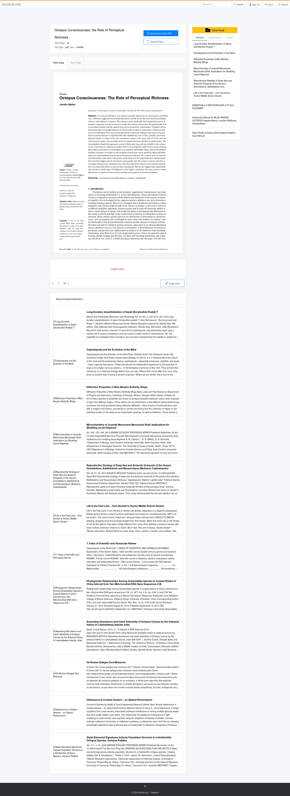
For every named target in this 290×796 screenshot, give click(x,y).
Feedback (155, 792)
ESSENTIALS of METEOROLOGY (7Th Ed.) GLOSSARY (213, 107)
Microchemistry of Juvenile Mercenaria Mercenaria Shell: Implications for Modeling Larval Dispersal (128, 426)
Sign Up (256, 4)
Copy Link (174, 283)
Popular (230, 37)
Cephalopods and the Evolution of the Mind (111, 349)
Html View (58, 62)
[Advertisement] (145, 17)
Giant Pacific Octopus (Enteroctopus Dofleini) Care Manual (213, 134)
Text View (75, 62)
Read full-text (156, 41)
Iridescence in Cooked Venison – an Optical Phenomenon (119, 699)
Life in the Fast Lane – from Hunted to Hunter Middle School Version (125, 505)
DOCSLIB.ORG (11, 4)
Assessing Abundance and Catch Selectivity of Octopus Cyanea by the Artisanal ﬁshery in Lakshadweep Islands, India (133, 623)
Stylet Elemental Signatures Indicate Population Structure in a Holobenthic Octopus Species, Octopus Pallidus (129, 739)
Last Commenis (214, 37)
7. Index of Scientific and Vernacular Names (111, 543)
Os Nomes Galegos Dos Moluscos (106, 662)
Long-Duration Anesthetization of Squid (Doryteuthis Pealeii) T (122, 311)
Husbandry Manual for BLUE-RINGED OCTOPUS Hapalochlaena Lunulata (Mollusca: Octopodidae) (214, 120)
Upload (284, 4)
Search (239, 4)
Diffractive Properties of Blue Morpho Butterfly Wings (117, 387)
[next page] (68, 283)
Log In (270, 4)
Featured (200, 37)
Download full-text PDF (161, 33)
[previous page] (52, 283)
